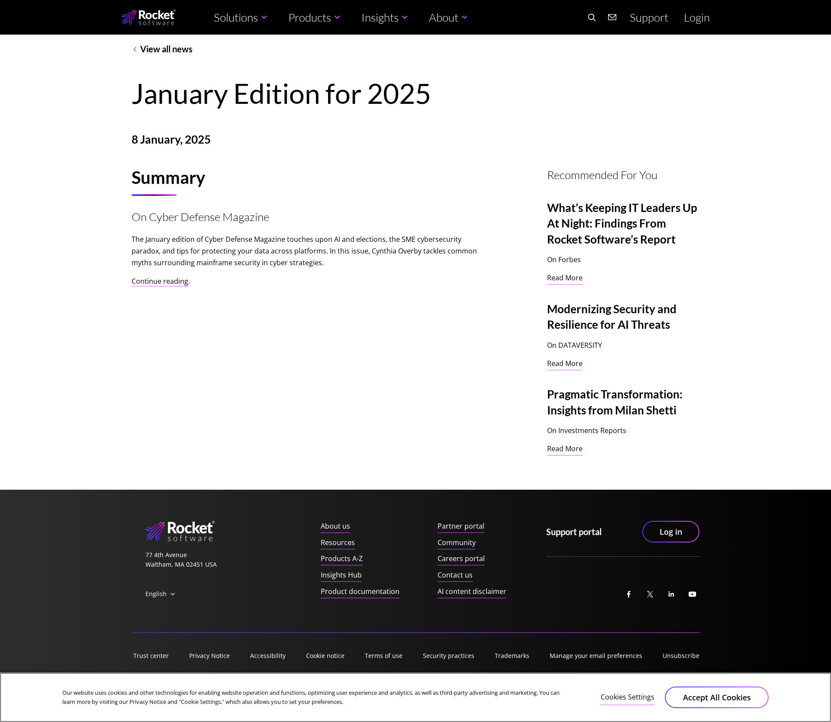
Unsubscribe (681, 655)
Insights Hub (341, 575)
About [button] (443, 17)
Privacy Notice (209, 655)
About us (335, 526)
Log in (671, 531)
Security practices (448, 655)
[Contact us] (612, 17)
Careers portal (461, 558)
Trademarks (512, 655)
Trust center (151, 655)
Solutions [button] (236, 17)
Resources (338, 542)
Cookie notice (325, 655)
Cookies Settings (627, 697)
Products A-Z (342, 558)
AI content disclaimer (472, 591)
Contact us (455, 575)
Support (649, 17)
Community (457, 542)
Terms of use (384, 655)
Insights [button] (380, 17)
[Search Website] (591, 17)
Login (697, 17)
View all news (166, 49)
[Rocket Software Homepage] (148, 18)
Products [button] (309, 17)
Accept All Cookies (717, 697)
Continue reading (160, 281)
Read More (565, 277)
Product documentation (360, 591)
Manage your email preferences (596, 655)
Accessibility (268, 655)
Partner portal (461, 526)
